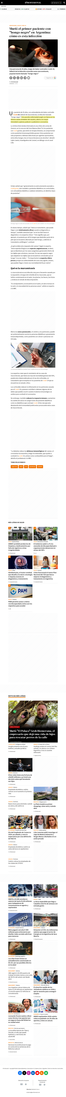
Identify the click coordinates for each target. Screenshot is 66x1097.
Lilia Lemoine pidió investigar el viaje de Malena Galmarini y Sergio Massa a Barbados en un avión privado (45, 835)
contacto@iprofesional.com (33, 1092)
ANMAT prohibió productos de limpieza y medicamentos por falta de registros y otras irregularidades (19, 547)
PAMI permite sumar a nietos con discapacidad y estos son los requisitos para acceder (20, 604)
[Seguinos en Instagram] (29, 1073)
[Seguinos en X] (24, 1073)
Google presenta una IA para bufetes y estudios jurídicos (18, 747)
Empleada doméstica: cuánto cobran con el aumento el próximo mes (20, 791)
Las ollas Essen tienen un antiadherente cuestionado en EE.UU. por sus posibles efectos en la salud (19, 962)
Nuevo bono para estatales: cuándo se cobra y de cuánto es (20, 805)
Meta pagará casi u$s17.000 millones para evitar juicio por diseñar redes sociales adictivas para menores (20, 933)
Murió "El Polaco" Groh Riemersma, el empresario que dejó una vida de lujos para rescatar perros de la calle (32, 734)
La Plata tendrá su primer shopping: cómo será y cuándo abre (45, 806)
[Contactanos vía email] (21, 1084)
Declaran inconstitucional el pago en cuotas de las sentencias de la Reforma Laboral (19, 1047)
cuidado (40, 466)
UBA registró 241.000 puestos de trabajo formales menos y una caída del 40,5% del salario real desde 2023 (20, 976)
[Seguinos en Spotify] (46, 1073)
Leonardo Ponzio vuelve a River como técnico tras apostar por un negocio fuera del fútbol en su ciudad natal (19, 1019)
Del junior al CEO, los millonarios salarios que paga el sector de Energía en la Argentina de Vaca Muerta (46, 933)
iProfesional (13, 25)
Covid (15, 115)
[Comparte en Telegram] (25, 77)
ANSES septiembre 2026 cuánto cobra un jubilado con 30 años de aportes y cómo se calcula (45, 1018)
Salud (19, 25)
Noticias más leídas (17, 696)
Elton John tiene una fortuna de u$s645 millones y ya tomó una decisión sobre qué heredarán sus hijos (20, 778)
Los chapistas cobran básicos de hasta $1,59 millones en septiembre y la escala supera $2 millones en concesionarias (20, 990)
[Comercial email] (40, 1085)
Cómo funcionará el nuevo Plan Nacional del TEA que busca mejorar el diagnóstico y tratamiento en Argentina (45, 576)
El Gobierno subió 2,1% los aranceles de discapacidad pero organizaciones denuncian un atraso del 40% (45, 547)
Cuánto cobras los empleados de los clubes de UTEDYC (19, 862)
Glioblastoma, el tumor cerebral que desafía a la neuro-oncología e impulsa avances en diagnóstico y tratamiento (20, 576)
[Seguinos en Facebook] (20, 1073)
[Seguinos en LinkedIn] (33, 1073)
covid (20, 456)
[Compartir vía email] (28, 77)
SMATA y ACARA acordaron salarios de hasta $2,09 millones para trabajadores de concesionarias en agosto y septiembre (20, 903)
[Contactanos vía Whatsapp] (26, 1084)
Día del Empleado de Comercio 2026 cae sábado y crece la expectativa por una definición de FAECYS (19, 835)
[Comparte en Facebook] (10, 77)
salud (21, 466)
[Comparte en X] (14, 77)
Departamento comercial (42, 1081)
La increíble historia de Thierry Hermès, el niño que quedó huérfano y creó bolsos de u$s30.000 (18, 1033)
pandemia (32, 466)
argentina (14, 466)
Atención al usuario (23, 1080)
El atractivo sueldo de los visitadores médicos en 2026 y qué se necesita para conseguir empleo (45, 990)
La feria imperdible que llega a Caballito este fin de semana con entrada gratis (46, 904)
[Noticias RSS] (42, 1073)
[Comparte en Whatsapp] (17, 77)
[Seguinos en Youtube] (37, 1073)
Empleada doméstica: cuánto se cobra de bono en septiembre (19, 848)
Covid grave (15, 188)
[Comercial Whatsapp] (44, 1085)
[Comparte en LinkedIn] (21, 77)
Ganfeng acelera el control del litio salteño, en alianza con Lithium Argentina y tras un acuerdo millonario (45, 749)
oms (26, 466)
